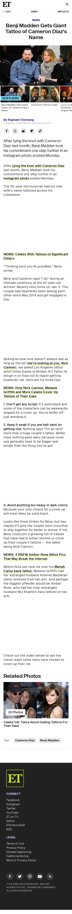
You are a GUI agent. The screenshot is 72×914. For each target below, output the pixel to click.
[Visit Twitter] (19, 877)
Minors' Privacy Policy (21, 860)
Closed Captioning (18, 852)
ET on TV (12, 817)
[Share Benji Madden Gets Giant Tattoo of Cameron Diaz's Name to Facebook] (6, 131)
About (10, 821)
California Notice (17, 856)
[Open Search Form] (67, 4)
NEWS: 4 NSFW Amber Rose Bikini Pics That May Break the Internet (34, 556)
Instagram (13, 804)
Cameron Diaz (25, 740)
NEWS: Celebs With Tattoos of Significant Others (35, 256)
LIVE (8, 11)
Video (34, 11)
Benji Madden (49, 740)
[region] (36, 65)
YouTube (12, 813)
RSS (9, 829)
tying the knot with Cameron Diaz (37, 166)
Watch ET (63, 11)
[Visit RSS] (49, 877)
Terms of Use (15, 844)
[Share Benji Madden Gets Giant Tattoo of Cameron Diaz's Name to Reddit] (23, 131)
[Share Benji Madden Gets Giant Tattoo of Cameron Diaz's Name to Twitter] (15, 131)
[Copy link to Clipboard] (40, 131)
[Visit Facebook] (9, 877)
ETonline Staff (15, 825)
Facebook (13, 800)
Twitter (11, 808)
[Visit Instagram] (29, 877)
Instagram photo (16, 178)
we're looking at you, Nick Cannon (35, 365)
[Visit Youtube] (39, 876)
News (36, 20)
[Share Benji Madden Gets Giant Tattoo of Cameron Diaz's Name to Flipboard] (32, 131)
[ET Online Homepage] (8, 4)
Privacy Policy (15, 848)
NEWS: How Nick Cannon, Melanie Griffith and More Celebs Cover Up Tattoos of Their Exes (30, 392)
